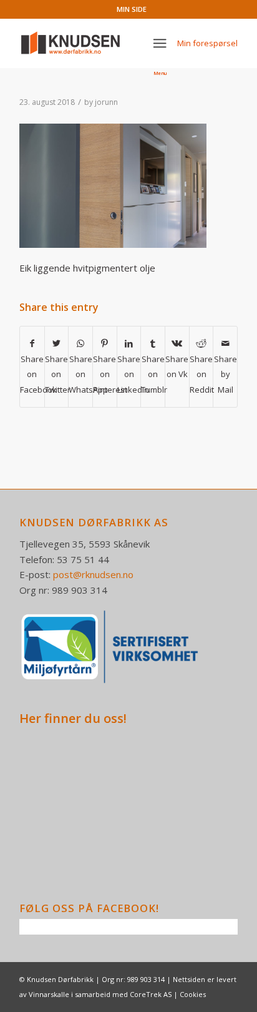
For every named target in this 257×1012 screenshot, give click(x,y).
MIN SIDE (132, 9)
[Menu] (160, 43)
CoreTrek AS (151, 994)
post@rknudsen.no (93, 574)
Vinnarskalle (49, 994)
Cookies (193, 994)
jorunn (106, 102)
